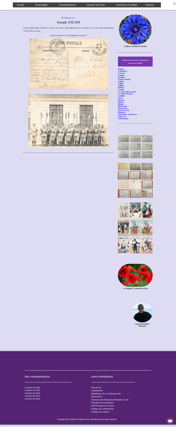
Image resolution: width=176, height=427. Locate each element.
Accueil (20, 5)
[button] (22, 4)
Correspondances (67, 5)
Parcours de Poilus (96, 5)
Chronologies (41, 5)
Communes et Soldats (126, 5)
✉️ (170, 421)
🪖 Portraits (68, 18)
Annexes (149, 5)
